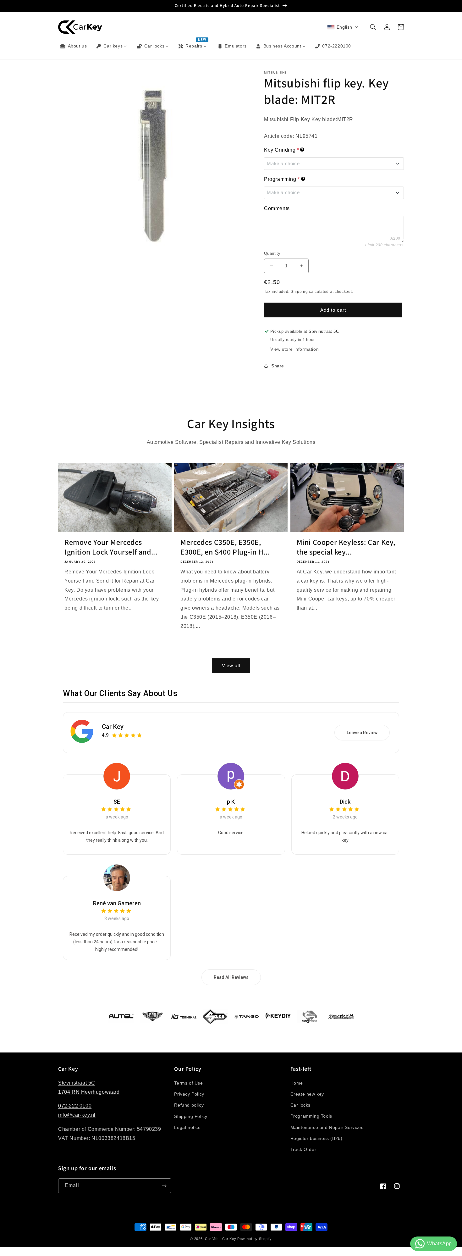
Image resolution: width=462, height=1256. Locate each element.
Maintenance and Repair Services (327, 1127)
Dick (345, 801)
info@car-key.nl (77, 1115)
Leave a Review (362, 732)
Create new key (307, 1094)
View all (231, 665)
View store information (294, 349)
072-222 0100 (74, 1106)
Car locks (300, 1105)
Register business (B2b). (317, 1138)
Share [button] (277, 365)
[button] (343, 27)
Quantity (272, 253)
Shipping (299, 291)
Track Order (303, 1149)
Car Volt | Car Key (220, 1239)
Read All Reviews (231, 977)
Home (296, 1083)
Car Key (113, 726)
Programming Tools (311, 1116)
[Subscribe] (164, 1185)
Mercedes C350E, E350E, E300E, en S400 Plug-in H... (225, 547)
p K (231, 801)
